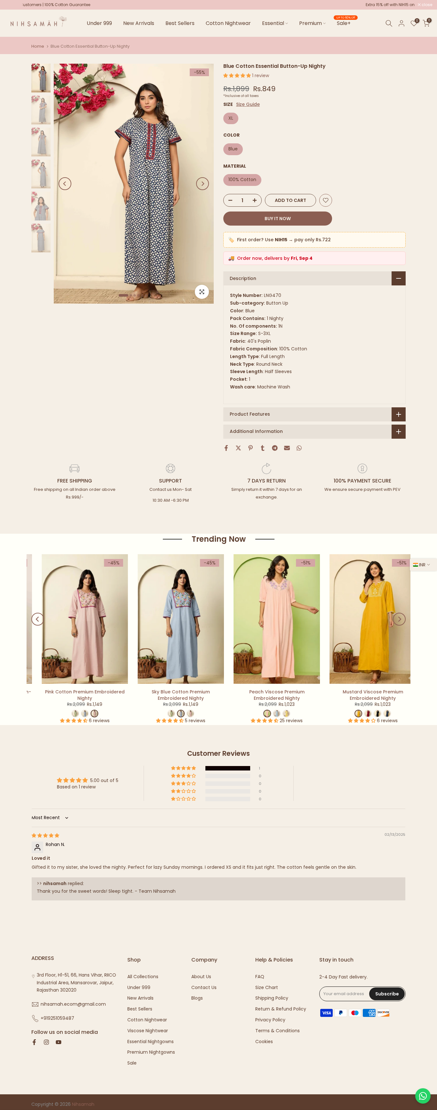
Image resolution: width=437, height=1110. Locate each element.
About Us (201, 977)
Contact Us (204, 988)
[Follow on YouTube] (58, 1043)
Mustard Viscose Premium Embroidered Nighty (363, 695)
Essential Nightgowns (150, 1042)
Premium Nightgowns (151, 1052)
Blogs (197, 998)
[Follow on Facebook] (34, 1043)
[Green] (65, 713)
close (13, 5)
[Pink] (181, 713)
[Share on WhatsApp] (299, 448)
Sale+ (345, 23)
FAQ (259, 977)
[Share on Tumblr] (263, 448)
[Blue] (267, 713)
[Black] (368, 713)
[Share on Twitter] (238, 448)
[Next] (202, 183)
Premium (310, 23)
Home (37, 46)
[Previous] (65, 183)
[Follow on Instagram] (46, 1043)
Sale (132, 1063)
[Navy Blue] (377, 713)
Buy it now (278, 218)
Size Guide (248, 104)
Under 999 (99, 23)
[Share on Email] (287, 448)
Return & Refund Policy (280, 1009)
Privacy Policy (270, 1020)
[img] (45, 835)
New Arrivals (138, 23)
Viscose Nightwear (147, 1031)
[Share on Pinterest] (250, 448)
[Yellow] (277, 713)
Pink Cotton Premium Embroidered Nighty (75, 695)
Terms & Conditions (277, 1031)
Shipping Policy (271, 998)
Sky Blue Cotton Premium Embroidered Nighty (171, 695)
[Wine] (358, 713)
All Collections (142, 977)
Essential (273, 23)
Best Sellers (180, 23)
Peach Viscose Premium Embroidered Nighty (267, 695)
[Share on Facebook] (226, 448)
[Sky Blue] (75, 713)
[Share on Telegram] (275, 448)
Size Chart (266, 988)
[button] (237, 75)
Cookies (264, 1042)
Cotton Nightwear (228, 23)
